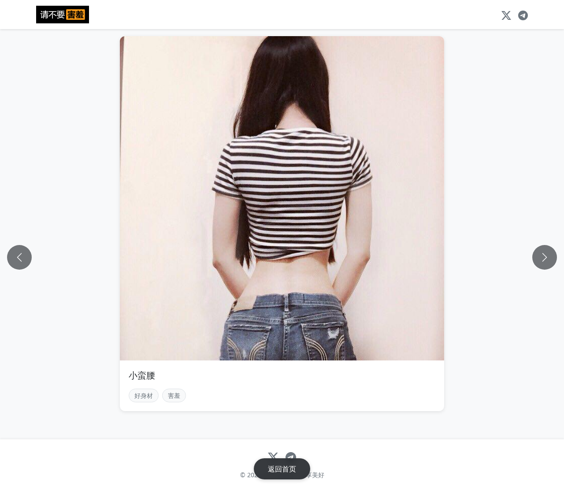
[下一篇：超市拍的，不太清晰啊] (544, 257)
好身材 (143, 395)
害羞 (174, 395)
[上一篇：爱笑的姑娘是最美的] (19, 257)
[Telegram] (523, 14)
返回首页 (282, 469)
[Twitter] (506, 14)
